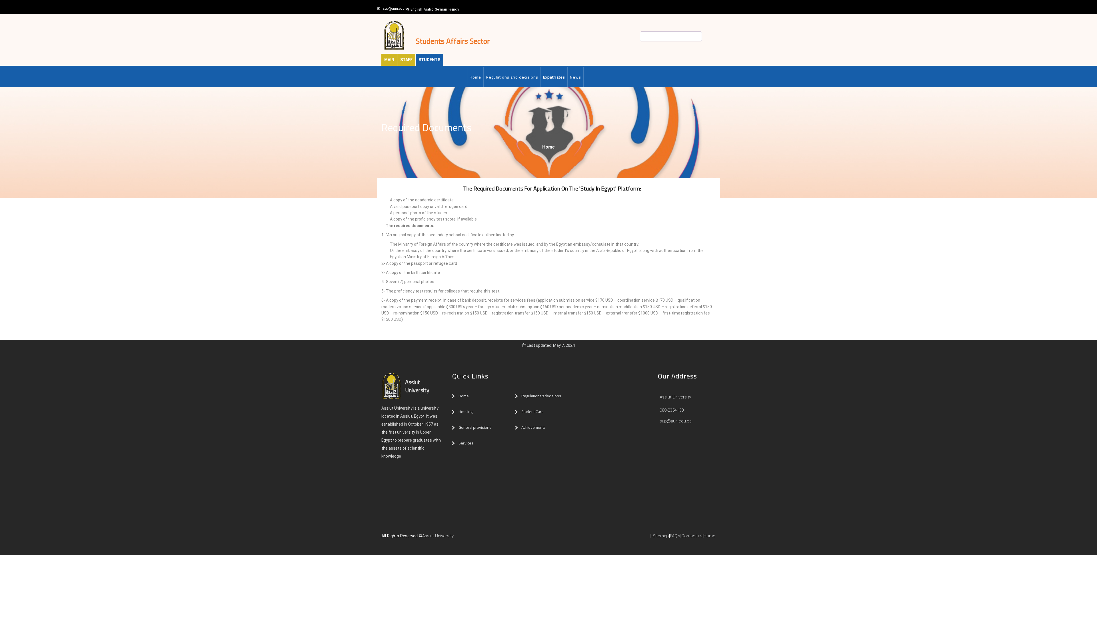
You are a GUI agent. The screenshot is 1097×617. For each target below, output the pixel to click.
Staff (406, 59)
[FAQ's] (474, 538)
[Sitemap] (479, 538)
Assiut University (674, 397)
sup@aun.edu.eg (396, 9)
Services (466, 443)
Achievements (533, 427)
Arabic (428, 9)
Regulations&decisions (541, 396)
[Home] (462, 538)
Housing (466, 411)
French (454, 9)
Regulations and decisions (512, 77)
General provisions (475, 427)
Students (429, 59)
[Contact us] (468, 538)
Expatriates (554, 77)
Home (475, 77)
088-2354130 (672, 410)
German (441, 9)
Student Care (532, 411)
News (575, 77)
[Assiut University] (456, 538)
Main (389, 59)
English (416, 9)
